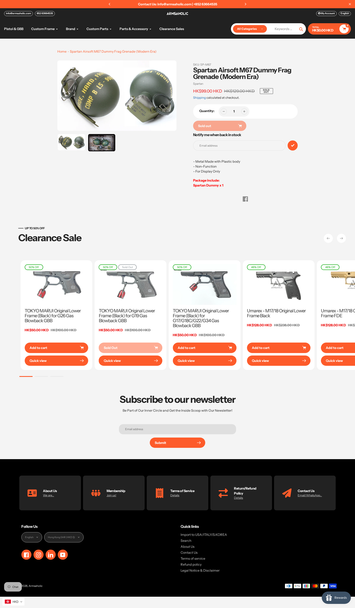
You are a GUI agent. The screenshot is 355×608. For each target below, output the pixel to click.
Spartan (198, 84)
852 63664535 (45, 13)
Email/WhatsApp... (310, 495)
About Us (188, 546)
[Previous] (110, 4)
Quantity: (206, 111)
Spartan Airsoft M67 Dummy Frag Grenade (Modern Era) (113, 51)
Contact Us (189, 552)
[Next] (245, 4)
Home (62, 51)
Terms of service (193, 558)
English (345, 13)
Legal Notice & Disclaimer (200, 570)
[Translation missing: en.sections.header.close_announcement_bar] (350, 4)
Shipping (199, 98)
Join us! (111, 495)
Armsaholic (36, 585)
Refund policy (191, 564)
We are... (48, 495)
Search (186, 541)
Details (174, 495)
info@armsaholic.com (18, 13)
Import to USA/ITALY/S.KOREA (204, 535)
